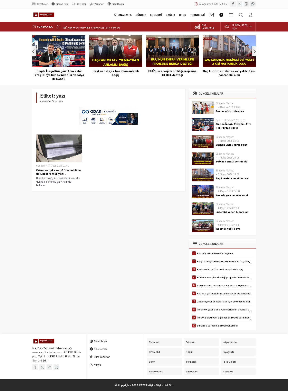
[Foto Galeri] (211, 15)
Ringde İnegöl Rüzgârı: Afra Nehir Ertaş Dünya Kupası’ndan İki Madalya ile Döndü (59, 75)
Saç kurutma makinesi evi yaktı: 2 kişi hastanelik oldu (229, 73)
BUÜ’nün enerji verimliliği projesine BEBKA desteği (91, 26)
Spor (218, 120)
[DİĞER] (231, 15)
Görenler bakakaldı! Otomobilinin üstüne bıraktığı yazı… (58, 171)
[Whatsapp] (253, 4)
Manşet (230, 103)
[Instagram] (246, 4)
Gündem (40, 165)
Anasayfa (45, 101)
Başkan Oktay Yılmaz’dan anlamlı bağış (116, 73)
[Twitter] (239, 4)
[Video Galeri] (221, 15)
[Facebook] (233, 4)
